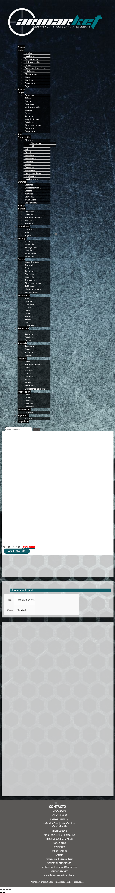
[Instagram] (56, 234)
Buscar (36, 430)
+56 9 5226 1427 (51, 835)
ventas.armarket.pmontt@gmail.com (59, 867)
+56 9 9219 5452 (67, 835)
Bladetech (22, 610)
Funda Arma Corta (26, 600)
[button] (18, 49)
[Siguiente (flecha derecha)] (4, 892)
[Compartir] (7, 889)
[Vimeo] (63, 234)
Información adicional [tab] (21, 590)
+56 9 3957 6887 (59, 826)
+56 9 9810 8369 (51, 823)
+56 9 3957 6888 (59, 815)
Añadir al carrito (16, 551)
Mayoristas (23, 421)
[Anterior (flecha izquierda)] (1, 892)
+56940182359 (59, 843)
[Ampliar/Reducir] (1, 889)
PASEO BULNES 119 (59, 819)
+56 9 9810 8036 (67, 823)
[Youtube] (59, 234)
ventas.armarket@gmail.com (59, 859)
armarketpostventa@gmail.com (59, 875)
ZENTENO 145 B (59, 831)
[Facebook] (52, 234)
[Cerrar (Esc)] (10, 889)
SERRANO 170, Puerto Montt (59, 839)
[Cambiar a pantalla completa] (4, 889)
